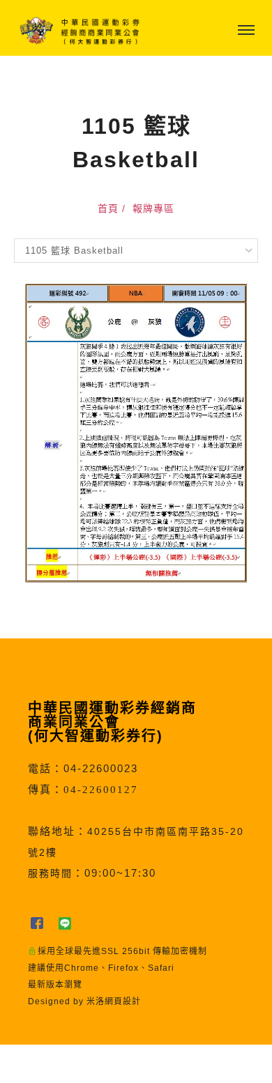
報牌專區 (153, 208)
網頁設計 (123, 1001)
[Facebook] (42, 923)
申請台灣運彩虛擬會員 (100, 1064)
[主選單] (246, 30)
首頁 (108, 208)
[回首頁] (80, 30)
